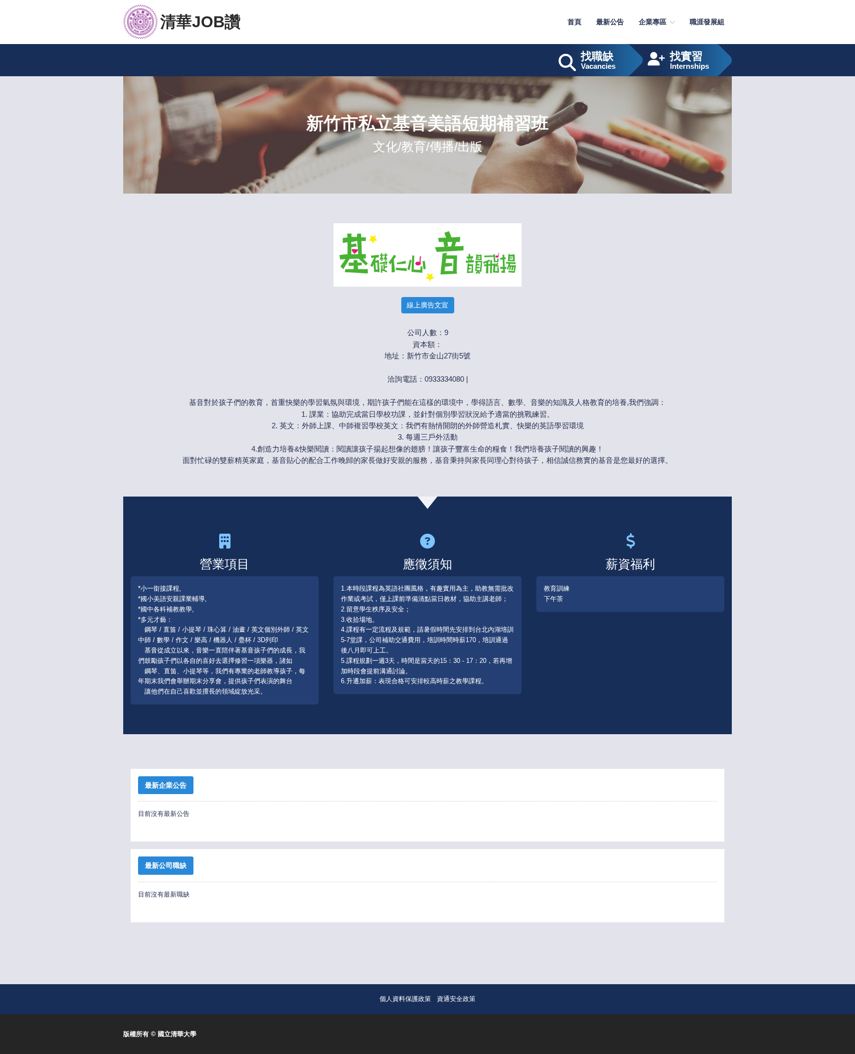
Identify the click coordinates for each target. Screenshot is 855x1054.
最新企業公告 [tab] (166, 785)
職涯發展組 (707, 22)
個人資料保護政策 (405, 999)
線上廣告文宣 (427, 305)
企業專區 (652, 22)
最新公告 (610, 22)
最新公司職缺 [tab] (166, 865)
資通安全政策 (456, 999)
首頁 (574, 22)
